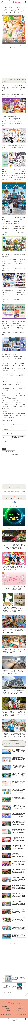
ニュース (13, 451)
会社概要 (14, 1012)
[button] (23, 491)
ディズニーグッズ (7, 451)
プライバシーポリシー (20, 1010)
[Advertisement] (14, 62)
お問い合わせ (7, 1010)
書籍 (4, 448)
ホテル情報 (20, 1006)
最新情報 (7, 1008)
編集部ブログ (21, 1008)
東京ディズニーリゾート (7, 1006)
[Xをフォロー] (13, 502)
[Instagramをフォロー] (15, 502)
